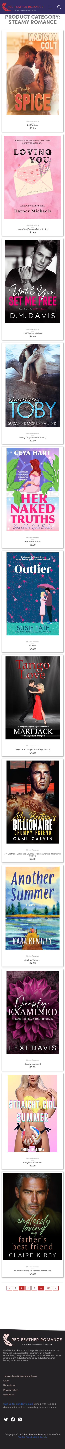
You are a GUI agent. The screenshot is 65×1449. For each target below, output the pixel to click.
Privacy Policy (10, 1390)
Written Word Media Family (32, 1437)
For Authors (9, 1385)
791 (48, 1288)
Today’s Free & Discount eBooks (20, 1376)
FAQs (6, 1381)
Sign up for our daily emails (18, 1404)
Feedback (8, 1395)
